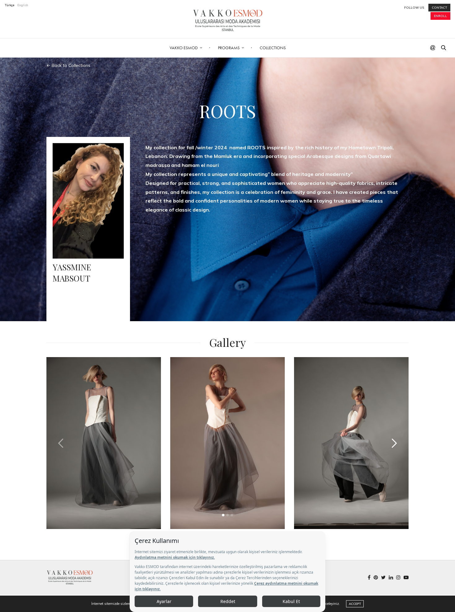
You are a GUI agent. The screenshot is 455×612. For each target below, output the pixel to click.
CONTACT (439, 8)
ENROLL (440, 16)
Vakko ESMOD (184, 47)
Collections (273, 47)
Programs (229, 47)
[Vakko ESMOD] (227, 20)
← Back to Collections (68, 65)
